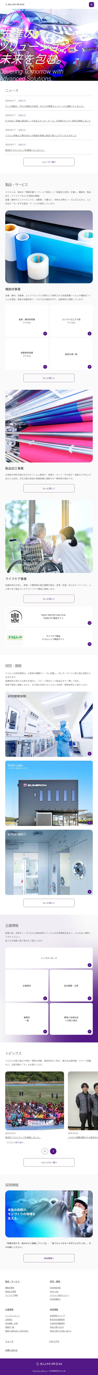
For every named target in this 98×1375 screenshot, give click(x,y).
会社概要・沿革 (11, 1323)
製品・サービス (12, 1281)
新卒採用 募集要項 (57, 1319)
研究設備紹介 (55, 1299)
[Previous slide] (45, 1151)
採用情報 (54, 1309)
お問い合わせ (11, 1350)
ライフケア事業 (11, 1295)
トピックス (54, 1341)
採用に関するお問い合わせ (60, 1331)
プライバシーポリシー (40, 1371)
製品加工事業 (10, 1291)
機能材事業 (9, 1287)
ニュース (9, 1341)
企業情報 (9, 1309)
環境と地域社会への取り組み (16, 1331)
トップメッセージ (12, 1315)
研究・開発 (55, 1281)
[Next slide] (53, 1151)
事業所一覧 (9, 1327)
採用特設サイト (56, 1315)
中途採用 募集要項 (57, 1323)
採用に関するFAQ (57, 1327)
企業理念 (8, 1319)
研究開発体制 (55, 1287)
